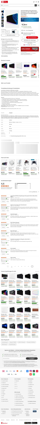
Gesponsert (2, 70)
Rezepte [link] (30, 388)
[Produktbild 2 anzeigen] (2, 14)
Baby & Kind (4, 388)
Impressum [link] (2, 419)
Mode (3, 391)
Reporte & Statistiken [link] (4, 412)
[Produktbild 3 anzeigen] (2, 17)
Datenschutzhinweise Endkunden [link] (15, 415)
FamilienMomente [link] (32, 395)
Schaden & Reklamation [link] (19, 401)
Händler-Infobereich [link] (32, 403)
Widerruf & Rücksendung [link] (20, 397)
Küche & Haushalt (5, 386)
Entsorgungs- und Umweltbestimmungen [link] (25, 419)
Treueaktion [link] (31, 390)
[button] (23, 183)
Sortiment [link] (30, 386)
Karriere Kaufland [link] (27, 412)
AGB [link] (17, 419)
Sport (3, 395)
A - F (16, 382)
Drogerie (3, 393)
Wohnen (3, 390)
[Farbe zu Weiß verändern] (17, 31)
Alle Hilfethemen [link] (18, 394)
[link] (34, 1)
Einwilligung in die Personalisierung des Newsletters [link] (20, 364)
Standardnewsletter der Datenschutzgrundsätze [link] (18, 361)
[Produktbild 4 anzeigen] (2, 20)
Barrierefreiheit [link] (35, 419)
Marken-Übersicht (5, 401)
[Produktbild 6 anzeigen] (2, 26)
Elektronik (4, 382)
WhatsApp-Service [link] (32, 397)
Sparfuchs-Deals (5, 380)
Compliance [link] (7, 419)
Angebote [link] (30, 380)
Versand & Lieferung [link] (19, 403)
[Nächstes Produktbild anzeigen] (2, 27)
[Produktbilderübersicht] (2, 19)
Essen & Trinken (5, 399)
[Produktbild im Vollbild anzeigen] (12, 19)
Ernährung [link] (31, 393)
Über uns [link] (3, 413)
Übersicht (17, 380)
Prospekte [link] (30, 382)
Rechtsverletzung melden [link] (20, 405)
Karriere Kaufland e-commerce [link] (28, 414)
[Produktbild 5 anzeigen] (2, 23)
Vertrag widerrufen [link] (19, 399)
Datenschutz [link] (13, 419)
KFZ (3, 397)
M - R (16, 386)
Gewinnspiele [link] (31, 391)
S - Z (16, 388)
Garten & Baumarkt (5, 384)
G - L (16, 384)
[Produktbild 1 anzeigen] (2, 11)
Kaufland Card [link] (31, 384)
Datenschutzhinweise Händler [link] (17, 412)
